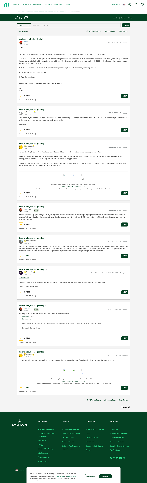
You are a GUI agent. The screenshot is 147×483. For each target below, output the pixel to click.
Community (26, 12)
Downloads (114, 429)
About (88, 433)
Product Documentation (119, 433)
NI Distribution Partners (70, 429)
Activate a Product (117, 442)
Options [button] (124, 43)
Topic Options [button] (22, 31)
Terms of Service (68, 442)
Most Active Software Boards (56, 12)
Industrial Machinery (45, 449)
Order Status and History (71, 433)
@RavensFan (26, 316)
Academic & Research (46, 429)
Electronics (42, 440)
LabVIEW (72, 12)
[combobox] (76, 25)
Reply (125, 96)
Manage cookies (91, 476)
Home (18, 12)
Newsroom (90, 442)
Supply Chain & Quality (94, 446)
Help (130, 18)
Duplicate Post (24, 278)
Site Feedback (115, 450)
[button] (21, 96)
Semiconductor (43, 457)
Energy (40, 444)
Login (123, 18)
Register (115, 18)
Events (88, 450)
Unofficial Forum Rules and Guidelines (73, 186)
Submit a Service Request (119, 446)
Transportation (43, 461)
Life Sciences (43, 453)
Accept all (105, 476)
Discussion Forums (37, 12)
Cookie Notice (71, 476)
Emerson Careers (92, 437)
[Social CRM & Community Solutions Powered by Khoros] (125, 406)
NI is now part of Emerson (95, 429)
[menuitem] (17, 5)
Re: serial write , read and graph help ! (32, 109)
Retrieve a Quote (68, 437)
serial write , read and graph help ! (30, 39)
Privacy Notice (59, 476)
